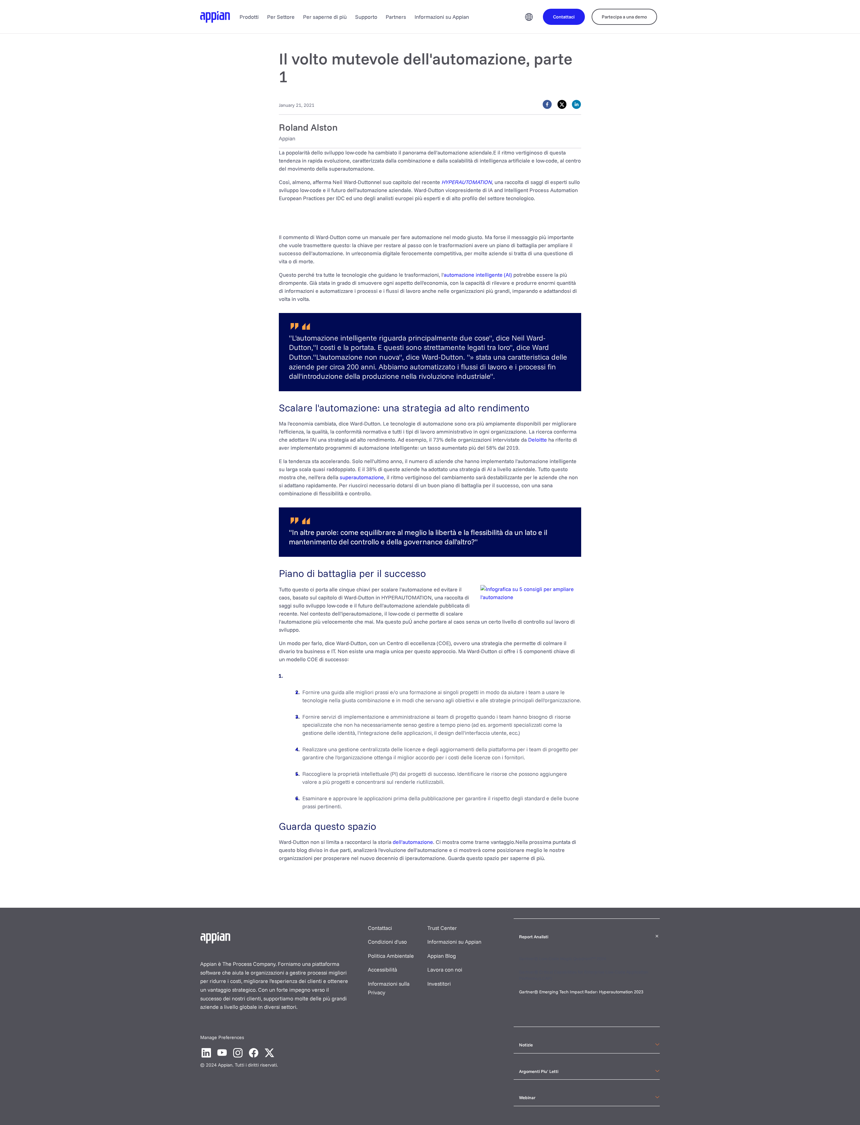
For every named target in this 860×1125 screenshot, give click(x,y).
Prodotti (249, 16)
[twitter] (562, 104)
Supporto (366, 16)
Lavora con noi (444, 969)
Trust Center (442, 928)
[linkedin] (576, 104)
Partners (396, 16)
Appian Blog (441, 955)
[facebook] (547, 104)
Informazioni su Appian (442, 16)
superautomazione (362, 477)
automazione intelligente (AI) (478, 274)
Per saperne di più (325, 16)
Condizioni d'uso (387, 941)
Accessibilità (382, 969)
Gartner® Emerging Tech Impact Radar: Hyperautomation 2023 (581, 991)
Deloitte (537, 439)
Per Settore (281, 16)
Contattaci (380, 928)
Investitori (439, 983)
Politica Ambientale (391, 955)
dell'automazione (413, 842)
